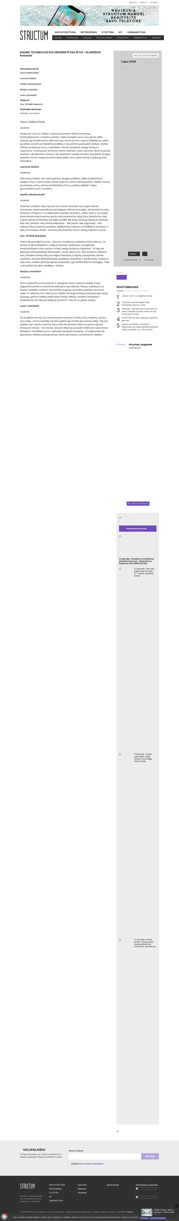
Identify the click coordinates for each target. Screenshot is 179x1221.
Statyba (53, 1192)
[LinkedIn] (112, 1188)
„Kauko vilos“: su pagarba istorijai (137, 296)
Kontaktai (82, 1192)
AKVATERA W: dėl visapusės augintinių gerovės (140, 319)
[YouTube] (113, 1193)
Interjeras (55, 1189)
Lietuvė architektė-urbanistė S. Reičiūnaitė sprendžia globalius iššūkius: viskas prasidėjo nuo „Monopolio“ (140, 327)
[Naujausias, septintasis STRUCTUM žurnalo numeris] (127, 462)
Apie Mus (82, 1185)
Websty (130, 1212)
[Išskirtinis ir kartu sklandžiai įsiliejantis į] (148, 391)
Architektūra (57, 1185)
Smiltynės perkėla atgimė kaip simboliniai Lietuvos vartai (135, 303)
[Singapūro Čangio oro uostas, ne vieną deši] (127, 402)
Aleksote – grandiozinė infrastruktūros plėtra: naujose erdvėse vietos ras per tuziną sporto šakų (139, 311)
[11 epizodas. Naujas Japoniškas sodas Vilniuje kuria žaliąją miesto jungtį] (125, 844)
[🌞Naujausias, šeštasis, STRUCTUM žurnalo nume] (148, 475)
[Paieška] (150, 32)
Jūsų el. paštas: (76, 1150)
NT (50, 1196)
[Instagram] (108, 1194)
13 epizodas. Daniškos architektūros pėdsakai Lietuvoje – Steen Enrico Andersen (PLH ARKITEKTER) (136, 561)
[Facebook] (108, 1188)
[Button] (144, 254)
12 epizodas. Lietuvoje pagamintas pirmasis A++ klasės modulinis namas (144, 572)
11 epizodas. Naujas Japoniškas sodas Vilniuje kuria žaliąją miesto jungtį (143, 757)
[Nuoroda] (35, 35)
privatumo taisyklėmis (92, 1163)
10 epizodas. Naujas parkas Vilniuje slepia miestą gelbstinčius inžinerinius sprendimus (145, 943)
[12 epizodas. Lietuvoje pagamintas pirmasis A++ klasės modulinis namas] (125, 659)
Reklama (82, 1189)
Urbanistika (56, 1200)
